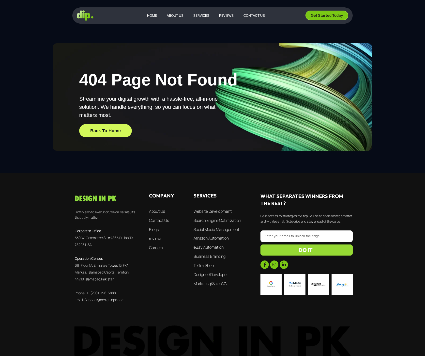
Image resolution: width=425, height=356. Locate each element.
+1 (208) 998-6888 (101, 293)
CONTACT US (254, 15)
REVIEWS (226, 15)
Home (152, 15)
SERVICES (201, 15)
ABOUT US (175, 15)
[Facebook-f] (264, 264)
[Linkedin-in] (284, 264)
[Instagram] (274, 264)
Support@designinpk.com (104, 299)
